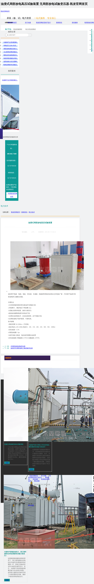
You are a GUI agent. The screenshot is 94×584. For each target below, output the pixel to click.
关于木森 (28, 22)
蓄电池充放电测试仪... (10, 55)
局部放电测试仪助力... (10, 48)
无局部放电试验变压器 (17, 346)
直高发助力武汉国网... (10, 61)
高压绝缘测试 (17, 29)
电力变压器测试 (30, 29)
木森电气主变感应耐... (10, 42)
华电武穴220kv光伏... (10, 45)
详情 (7, 463)
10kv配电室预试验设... (10, 52)
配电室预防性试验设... (10, 64)
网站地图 (37, 481)
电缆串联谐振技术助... (10, 58)
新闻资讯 (59, 22)
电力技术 (32, 212)
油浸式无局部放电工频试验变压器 (21, 348)
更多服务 (75, 22)
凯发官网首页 (5, 11)
